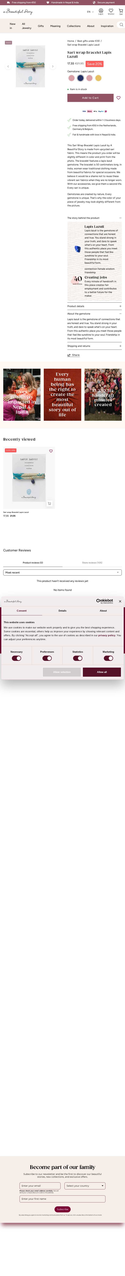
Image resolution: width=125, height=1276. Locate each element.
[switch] (47, 658)
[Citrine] (98, 78)
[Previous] (8, 66)
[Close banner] (120, 601)
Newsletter (72, 1233)
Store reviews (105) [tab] (92, 562)
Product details (75, 306)
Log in (103, 11)
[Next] (52, 66)
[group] (62, 482)
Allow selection (62, 672)
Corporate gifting (14, 1228)
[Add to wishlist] (118, 98)
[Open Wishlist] (111, 10)
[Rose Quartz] (71, 78)
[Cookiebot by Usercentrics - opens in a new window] (98, 601)
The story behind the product (83, 217)
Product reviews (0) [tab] (33, 562)
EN (88, 11)
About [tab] (103, 610)
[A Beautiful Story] (20, 12)
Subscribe (62, 1209)
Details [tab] (63, 610)
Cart (121, 11)
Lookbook (9, 1233)
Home (70, 40)
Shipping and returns (78, 346)
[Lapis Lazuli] (80, 78)
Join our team (74, 1228)
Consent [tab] (22, 610)
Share (76, 355)
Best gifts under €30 (88, 40)
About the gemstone (78, 313)
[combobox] (84, 1185)
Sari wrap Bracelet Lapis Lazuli (16, 512)
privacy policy (106, 635)
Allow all (102, 672)
